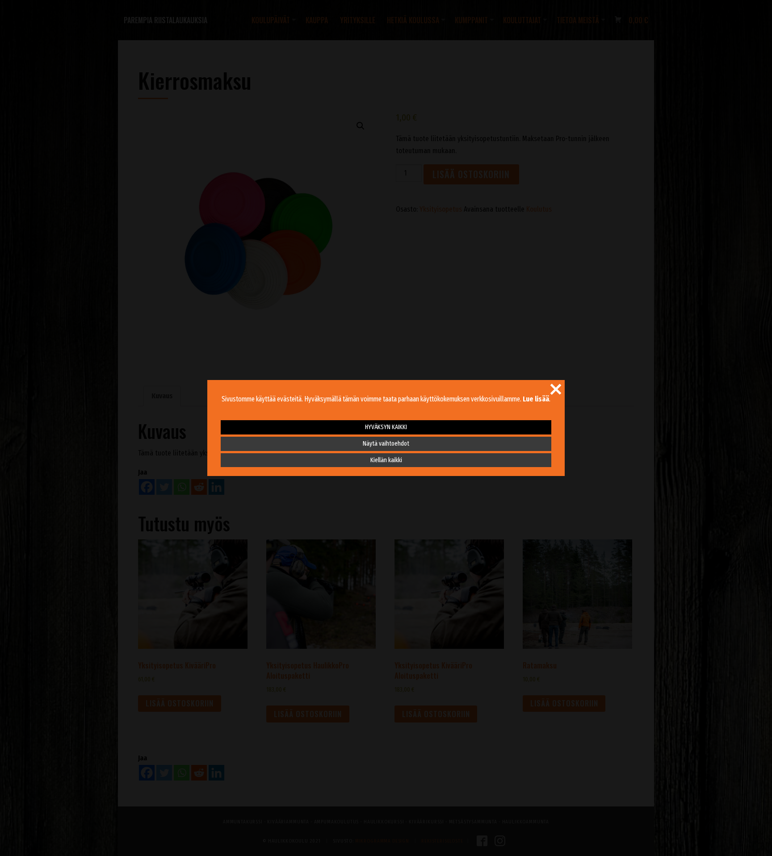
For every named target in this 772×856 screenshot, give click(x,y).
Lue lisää (536, 399)
